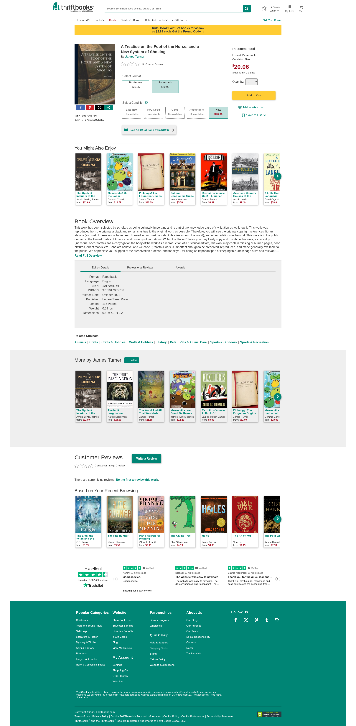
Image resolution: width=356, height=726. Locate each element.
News (189, 647)
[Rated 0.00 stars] (130, 64)
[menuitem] (275, 8)
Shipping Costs (158, 648)
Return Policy (157, 659)
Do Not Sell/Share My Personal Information (136, 716)
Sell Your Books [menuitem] (272, 20)
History (161, 342)
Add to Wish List (253, 107)
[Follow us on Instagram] (277, 620)
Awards (180, 267)
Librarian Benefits (123, 631)
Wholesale (156, 625)
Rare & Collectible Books (90, 664)
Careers (191, 642)
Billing (153, 653)
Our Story (192, 620)
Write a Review (146, 458)
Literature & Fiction (87, 636)
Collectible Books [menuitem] (155, 20)
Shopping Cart (121, 670)
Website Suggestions (162, 664)
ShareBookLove (122, 620)
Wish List (118, 681)
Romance (81, 653)
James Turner (134, 56)
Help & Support (159, 642)
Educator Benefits (123, 625)
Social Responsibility (198, 636)
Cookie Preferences (193, 716)
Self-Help (81, 631)
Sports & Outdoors (223, 342)
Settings (117, 664)
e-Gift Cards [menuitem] (179, 20)
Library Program (159, 620)
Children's (82, 620)
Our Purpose (193, 625)
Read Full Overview (88, 255)
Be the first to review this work (137, 479)
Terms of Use (82, 716)
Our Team (192, 631)
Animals (80, 342)
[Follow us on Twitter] (246, 620)
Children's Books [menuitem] (130, 20)
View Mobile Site (122, 647)
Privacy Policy (100, 716)
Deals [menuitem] (112, 20)
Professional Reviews (140, 267)
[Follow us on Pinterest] (256, 620)
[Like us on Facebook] (235, 620)
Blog (115, 642)
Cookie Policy (171, 716)
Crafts (93, 342)
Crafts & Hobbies (113, 342)
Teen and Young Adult (89, 625)
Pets (173, 342)
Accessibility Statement (220, 716)
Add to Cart (254, 95)
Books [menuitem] (98, 20)
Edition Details (100, 267)
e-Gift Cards (120, 636)
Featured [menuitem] (82, 20)
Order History (120, 675)
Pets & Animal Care (193, 342)
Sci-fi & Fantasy (85, 647)
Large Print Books (86, 659)
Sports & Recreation (254, 342)
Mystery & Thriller (86, 642)
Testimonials (193, 653)
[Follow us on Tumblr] (266, 620)
